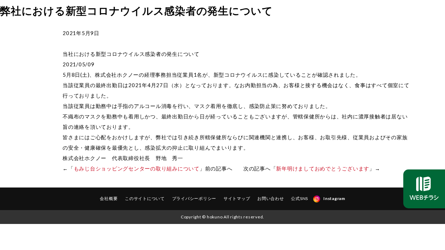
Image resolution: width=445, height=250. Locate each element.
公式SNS (299, 198)
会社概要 (109, 198)
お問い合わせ (270, 198)
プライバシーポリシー (194, 198)
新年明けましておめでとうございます (322, 168)
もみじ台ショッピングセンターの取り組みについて (137, 168)
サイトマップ (237, 198)
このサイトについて (145, 198)
